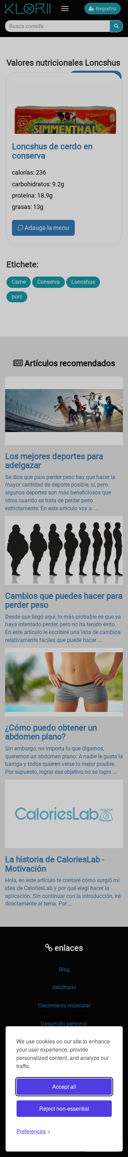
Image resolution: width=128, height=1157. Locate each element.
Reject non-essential (64, 1108)
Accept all (64, 1086)
